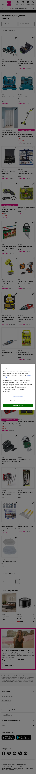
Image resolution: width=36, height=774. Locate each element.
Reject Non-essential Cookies (18, 400)
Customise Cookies (18, 396)
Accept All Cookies (18, 405)
